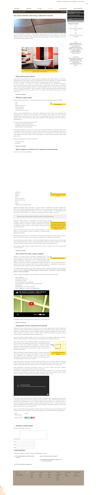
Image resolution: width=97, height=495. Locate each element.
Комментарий (17, 439)
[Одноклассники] (29, 418)
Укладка (1, 487)
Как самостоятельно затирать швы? (24, 464)
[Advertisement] (40, 43)
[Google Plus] (34, 418)
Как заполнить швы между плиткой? (50, 456)
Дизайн (1, 489)
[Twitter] (27, 418)
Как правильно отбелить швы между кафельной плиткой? (76, 58)
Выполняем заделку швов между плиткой (76, 61)
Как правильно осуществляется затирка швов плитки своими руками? (51, 460)
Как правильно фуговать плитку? (76, 64)
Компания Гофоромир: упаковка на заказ (76, 52)
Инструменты (3, 494)
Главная (15, 11)
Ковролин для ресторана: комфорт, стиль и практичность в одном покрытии (76, 49)
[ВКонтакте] (25, 418)
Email (15, 444)
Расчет (1, 490)
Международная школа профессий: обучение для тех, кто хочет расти (75, 45)
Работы (19, 11)
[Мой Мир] (32, 418)
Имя (14, 441)
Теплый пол (2, 493)
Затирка (23, 11)
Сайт (15, 447)
